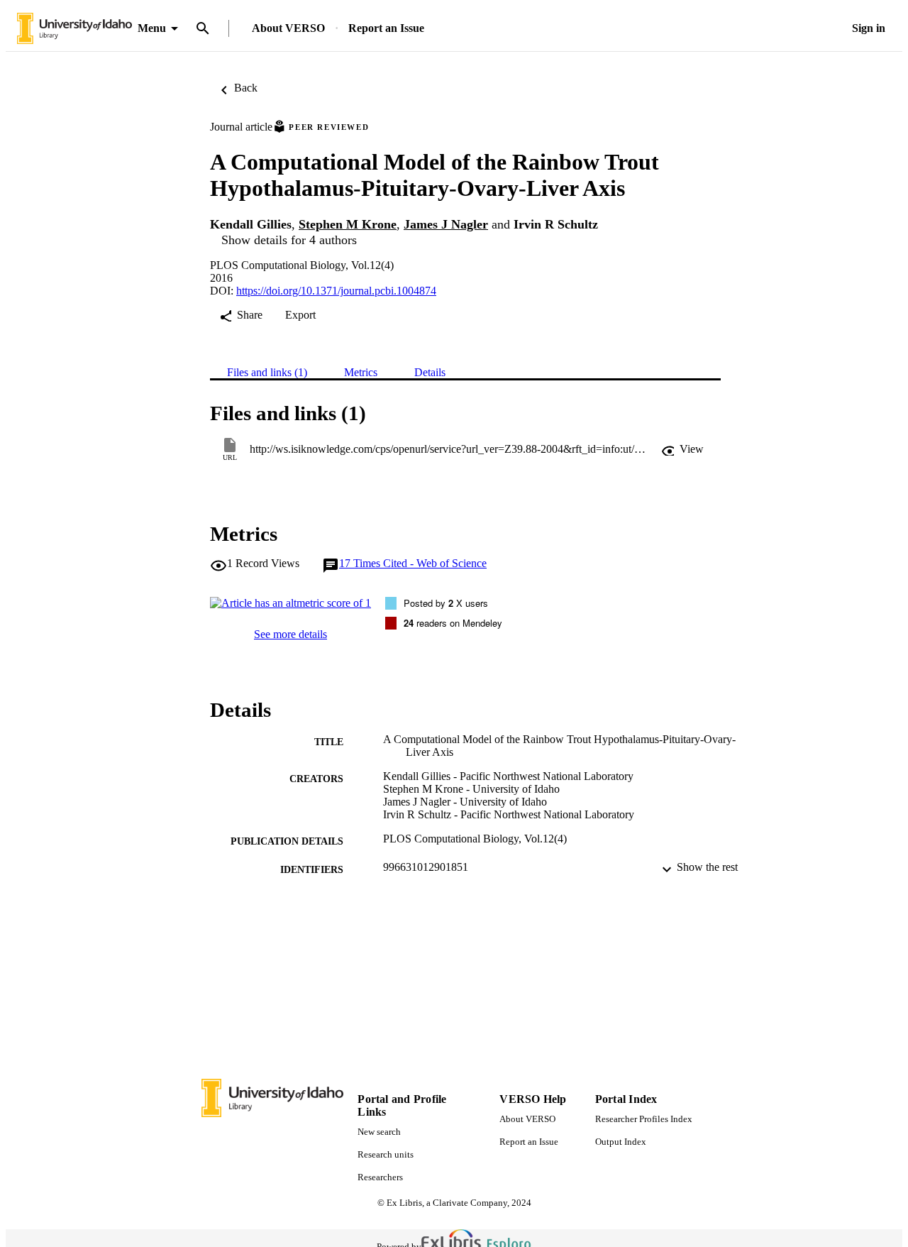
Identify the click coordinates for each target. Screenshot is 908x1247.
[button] (682, 449)
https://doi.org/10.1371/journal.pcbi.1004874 (336, 291)
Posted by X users (446, 603)
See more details (290, 634)
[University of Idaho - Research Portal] (74, 29)
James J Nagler (446, 224)
